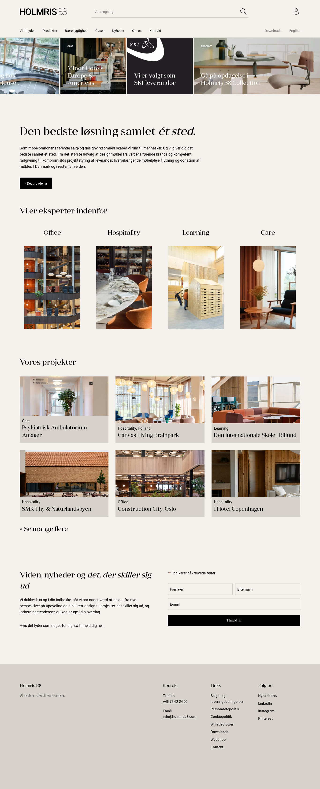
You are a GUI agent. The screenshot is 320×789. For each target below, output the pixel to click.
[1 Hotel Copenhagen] (256, 483)
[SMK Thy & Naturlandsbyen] (64, 483)
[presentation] (295, 102)
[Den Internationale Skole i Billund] (256, 409)
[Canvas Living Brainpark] (159, 409)
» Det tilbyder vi (36, 183)
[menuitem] (27, 30)
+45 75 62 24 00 (175, 701)
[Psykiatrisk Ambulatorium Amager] (64, 409)
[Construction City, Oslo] (159, 483)
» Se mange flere (44, 529)
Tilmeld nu (234, 620)
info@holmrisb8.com (179, 716)
